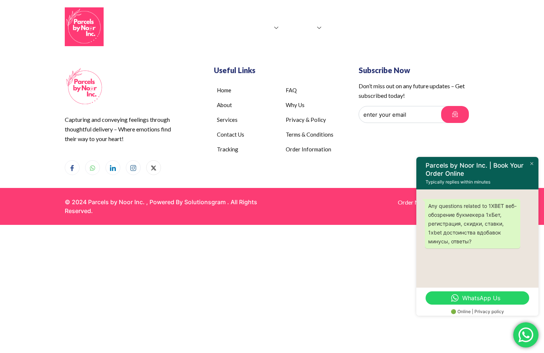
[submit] (455, 114)
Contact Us (349, 27)
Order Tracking (396, 27)
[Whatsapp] (92, 167)
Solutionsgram (205, 202)
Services (303, 27)
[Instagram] (133, 167)
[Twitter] (153, 167)
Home (228, 27)
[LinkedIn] (112, 167)
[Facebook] (72, 167)
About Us (259, 27)
